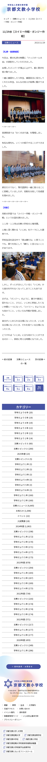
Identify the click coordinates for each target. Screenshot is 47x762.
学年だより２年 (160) (23, 500)
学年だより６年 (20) (23, 412)
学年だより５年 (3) (23, 484)
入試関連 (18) (23, 521)
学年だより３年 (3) (23, 474)
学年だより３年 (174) (23, 614)
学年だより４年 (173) (23, 588)
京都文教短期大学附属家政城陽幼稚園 (21, 743)
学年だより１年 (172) (23, 536)
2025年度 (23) (23, 453)
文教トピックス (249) (23, 645)
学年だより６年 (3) (23, 490)
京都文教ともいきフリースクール (19, 751)
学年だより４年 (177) (23, 552)
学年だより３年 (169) (23, 583)
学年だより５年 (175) (23, 557)
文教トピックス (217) (23, 624)
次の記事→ (40, 359)
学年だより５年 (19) (23, 417)
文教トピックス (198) (23, 531)
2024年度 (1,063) (23, 526)
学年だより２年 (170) (23, 541)
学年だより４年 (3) (23, 479)
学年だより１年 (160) (23, 495)
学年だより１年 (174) (23, 603)
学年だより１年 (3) (23, 464)
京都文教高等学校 (34, 735)
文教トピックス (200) (23, 448)
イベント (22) (23, 515)
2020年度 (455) (23, 640)
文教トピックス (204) (23, 567)
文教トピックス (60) (23, 443)
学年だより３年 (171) (23, 546)
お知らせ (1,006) (23, 510)
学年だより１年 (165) (23, 572)
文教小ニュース (11, 42)
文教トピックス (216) (23, 598)
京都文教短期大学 (13, 735)
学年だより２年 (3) (23, 469)
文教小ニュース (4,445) (23, 505)
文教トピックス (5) (23, 459)
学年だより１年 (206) (23, 650)
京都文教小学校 (31, 739)
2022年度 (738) (23, 593)
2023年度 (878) (23, 562)
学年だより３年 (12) (23, 427)
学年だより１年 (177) (23, 629)
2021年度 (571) (23, 619)
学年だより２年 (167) (23, 578)
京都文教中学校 (12, 739)
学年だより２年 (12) (23, 433)
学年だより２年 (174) (23, 609)
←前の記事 (7, 359)
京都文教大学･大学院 (14, 731)
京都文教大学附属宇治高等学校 (18, 747)
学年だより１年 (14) (23, 438)
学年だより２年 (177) (23, 634)
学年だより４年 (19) (23, 422)
